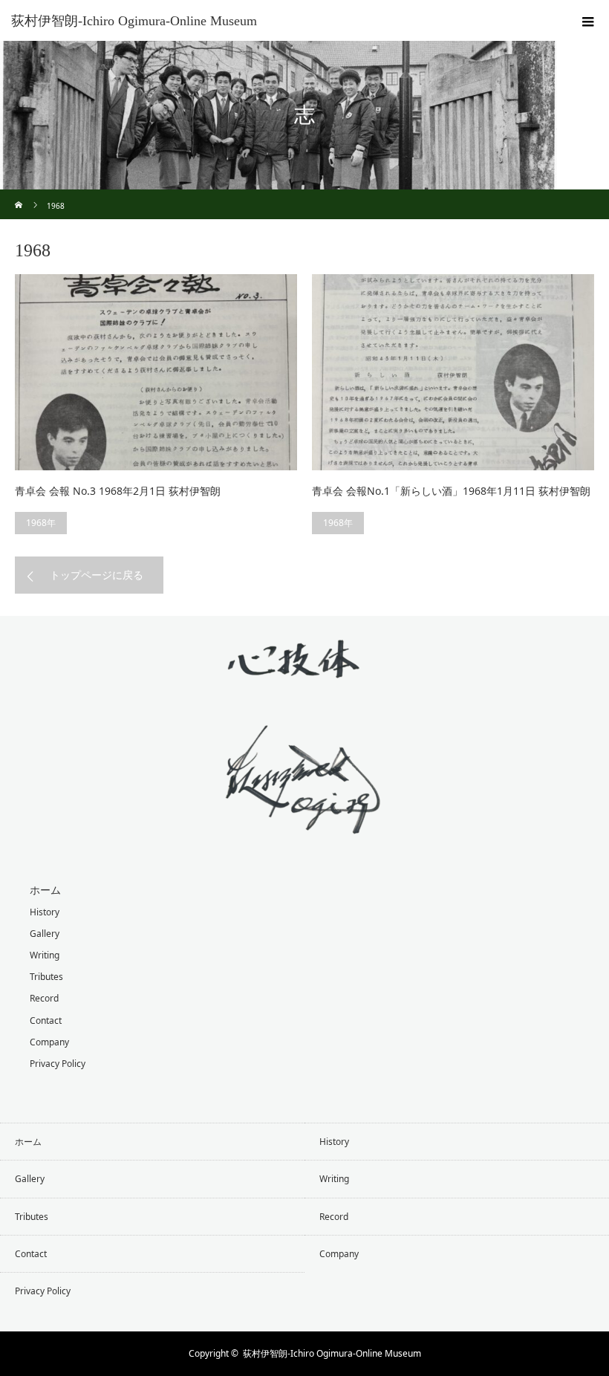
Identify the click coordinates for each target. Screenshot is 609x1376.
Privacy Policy (57, 1063)
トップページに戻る (96, 575)
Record (44, 998)
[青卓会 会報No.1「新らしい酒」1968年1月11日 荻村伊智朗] (453, 372)
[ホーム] (20, 195)
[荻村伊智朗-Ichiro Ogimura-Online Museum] (304, 822)
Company (49, 1042)
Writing (44, 955)
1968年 (41, 522)
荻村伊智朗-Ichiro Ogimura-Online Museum (134, 20)
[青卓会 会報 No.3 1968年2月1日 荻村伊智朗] (156, 372)
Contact (46, 1020)
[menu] (588, 21)
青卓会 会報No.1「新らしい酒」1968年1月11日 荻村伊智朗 (451, 491)
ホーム (45, 890)
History (44, 912)
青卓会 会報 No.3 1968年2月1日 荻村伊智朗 (118, 491)
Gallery (44, 933)
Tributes (46, 976)
